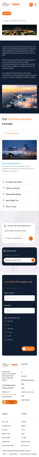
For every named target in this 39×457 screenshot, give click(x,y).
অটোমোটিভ (23, 422)
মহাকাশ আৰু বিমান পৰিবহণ (8, 445)
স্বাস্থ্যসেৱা (23, 426)
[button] (19, 133)
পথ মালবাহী (9, 336)
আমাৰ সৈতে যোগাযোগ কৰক (27, 392)
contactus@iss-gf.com (8, 385)
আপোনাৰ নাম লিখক (9, 293)
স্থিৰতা (22, 384)
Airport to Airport (13, 188)
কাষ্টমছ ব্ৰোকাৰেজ (10, 328)
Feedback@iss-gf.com (8, 394)
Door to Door (11, 206)
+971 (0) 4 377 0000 (7, 388)
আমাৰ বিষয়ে (24, 376)
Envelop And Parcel (14, 182)
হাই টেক (23, 430)
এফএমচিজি (23, 438)
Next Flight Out (12, 200)
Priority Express (12, 133)
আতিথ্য (23, 434)
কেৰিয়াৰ (23, 388)
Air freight (13, 21)
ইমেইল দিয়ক (8, 305)
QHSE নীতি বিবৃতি (25, 400)
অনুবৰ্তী (22, 396)
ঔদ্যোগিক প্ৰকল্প (10, 339)
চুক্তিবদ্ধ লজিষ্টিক (6, 438)
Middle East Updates (27, 380)
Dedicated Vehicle (13, 194)
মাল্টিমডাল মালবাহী (6, 434)
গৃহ (2, 21)
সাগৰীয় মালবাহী (9, 321)
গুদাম (8, 325)
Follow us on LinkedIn (11, 402)
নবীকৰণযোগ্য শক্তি (25, 441)
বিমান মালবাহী (9, 332)
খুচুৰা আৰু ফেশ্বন (25, 445)
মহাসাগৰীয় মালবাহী (6, 426)
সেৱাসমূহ (7, 21)
